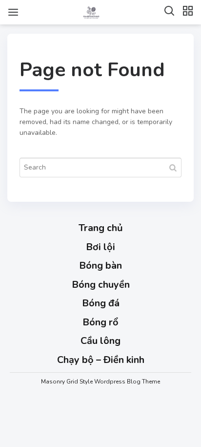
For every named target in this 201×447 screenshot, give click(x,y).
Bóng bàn (100, 265)
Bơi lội (100, 247)
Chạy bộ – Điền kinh (100, 359)
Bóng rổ (100, 322)
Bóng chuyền (101, 284)
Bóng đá (101, 303)
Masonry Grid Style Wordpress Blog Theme (100, 381)
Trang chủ (101, 227)
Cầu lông (100, 340)
